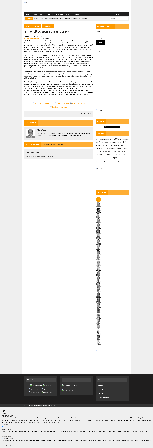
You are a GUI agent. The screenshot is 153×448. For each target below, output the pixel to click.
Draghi (119, 142)
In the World (36, 26)
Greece (98, 151)
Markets (50, 14)
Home (27, 26)
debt (109, 142)
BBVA (119, 139)
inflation (123, 151)
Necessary (7, 427)
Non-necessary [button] (6, 436)
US (116, 161)
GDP (118, 148)
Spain (27, 14)
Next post (85, 114)
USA (119, 162)
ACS (97, 139)
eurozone (100, 148)
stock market (122, 158)
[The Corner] (40, 3)
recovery (97, 158)
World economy (48, 26)
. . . (126, 14)
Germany (123, 148)
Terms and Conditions (103, 397)
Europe (35, 14)
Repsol (102, 158)
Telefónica (99, 162)
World (42, 14)
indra (118, 151)
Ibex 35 (115, 151)
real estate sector (120, 154)
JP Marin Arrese (35, 38)
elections (104, 145)
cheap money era (36, 36)
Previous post (34, 114)
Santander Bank (108, 158)
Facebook (74, 386)
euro (112, 145)
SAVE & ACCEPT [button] (7, 445)
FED (106, 148)
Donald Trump (115, 142)
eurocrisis (116, 145)
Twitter (73, 390)
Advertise (100, 393)
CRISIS (106, 142)
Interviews (59, 14)
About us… (119, 14)
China (101, 142)
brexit (123, 139)
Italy (97, 154)
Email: (98, 32)
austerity (100, 139)
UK (105, 162)
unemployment (110, 162)
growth (104, 151)
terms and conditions (112, 38)
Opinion (68, 14)
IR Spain (76, 14)
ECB (124, 142)
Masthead (100, 385)
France (114, 148)
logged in (37, 157)
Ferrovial (110, 148)
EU (108, 145)
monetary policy (109, 154)
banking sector (107, 139)
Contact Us (101, 389)
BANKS (115, 139)
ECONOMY (98, 145)
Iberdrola (110, 151)
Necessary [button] (5, 425)
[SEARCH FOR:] (119, 18)
